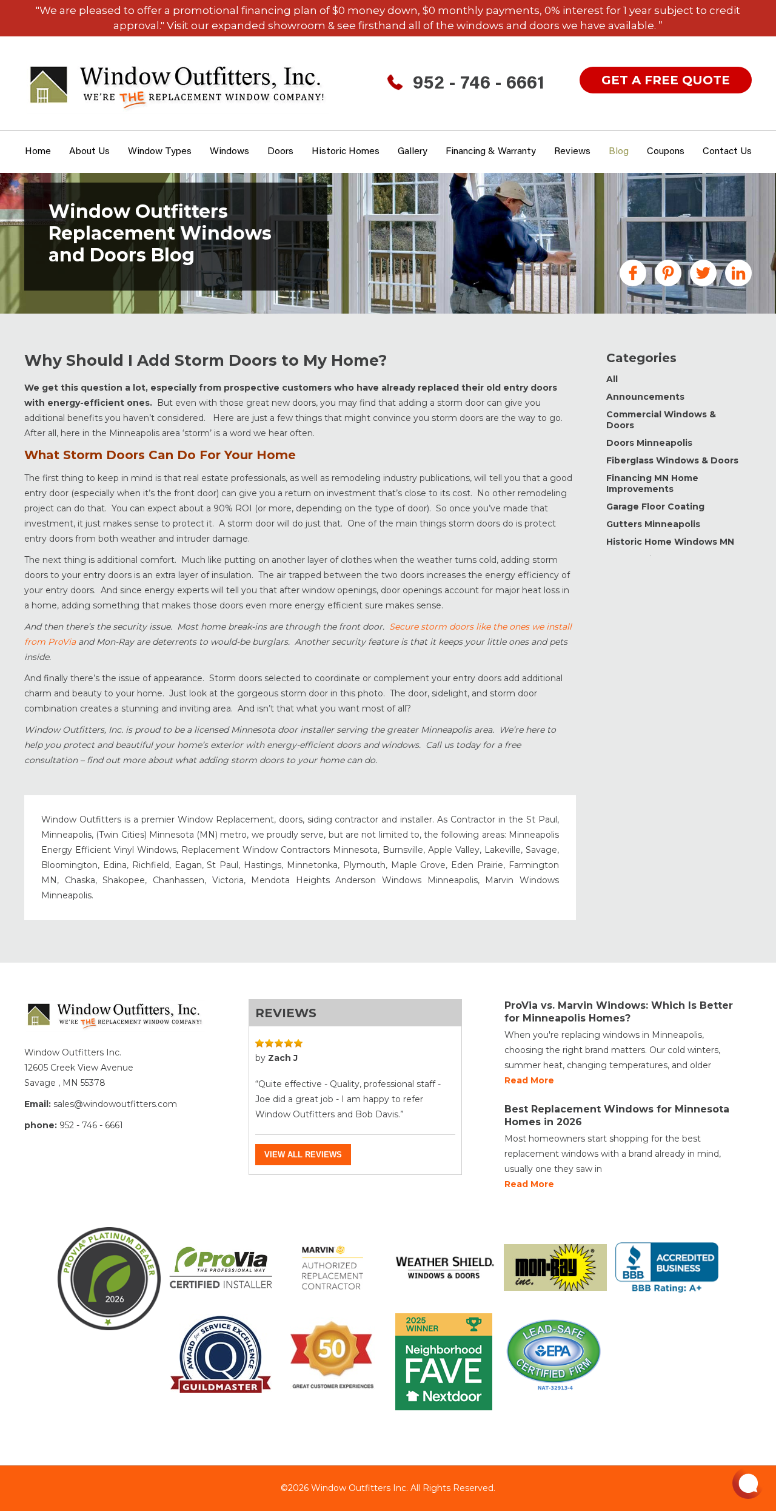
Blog (619, 151)
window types (160, 151)
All (612, 379)
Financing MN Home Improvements (652, 483)
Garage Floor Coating (655, 506)
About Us (89, 151)
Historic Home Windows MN (670, 541)
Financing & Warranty (491, 151)
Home (38, 151)
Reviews (572, 151)
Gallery (412, 151)
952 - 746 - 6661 (478, 84)
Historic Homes (346, 151)
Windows (229, 151)
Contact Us (727, 151)
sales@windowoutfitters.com (115, 1104)
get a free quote (665, 80)
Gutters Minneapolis (653, 524)
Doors (280, 151)
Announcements (645, 396)
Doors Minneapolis (649, 442)
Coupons (665, 151)
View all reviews (303, 1154)
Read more (529, 1080)
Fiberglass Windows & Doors (672, 460)
